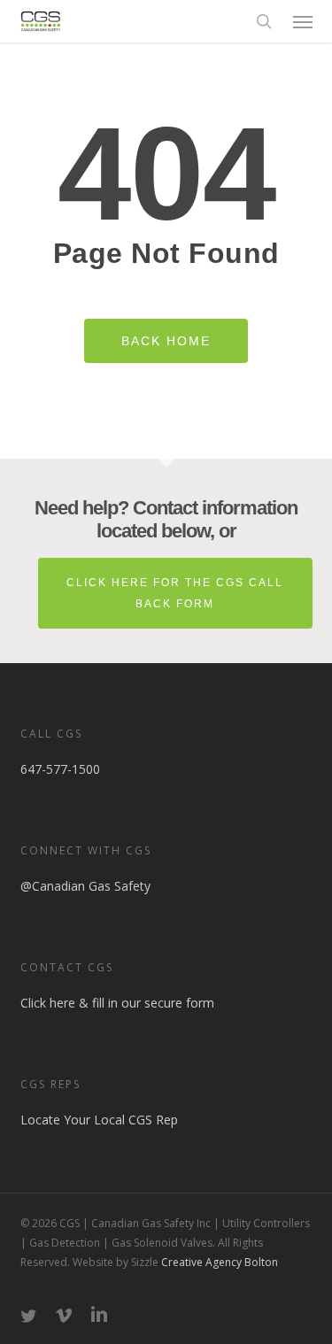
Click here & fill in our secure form (117, 1002)
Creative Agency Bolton (218, 1262)
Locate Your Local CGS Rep (99, 1119)
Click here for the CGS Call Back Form (174, 593)
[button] (303, 21)
